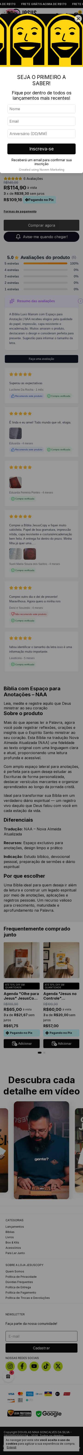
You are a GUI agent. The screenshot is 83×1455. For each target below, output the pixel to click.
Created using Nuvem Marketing (41, 169)
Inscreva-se (41, 149)
